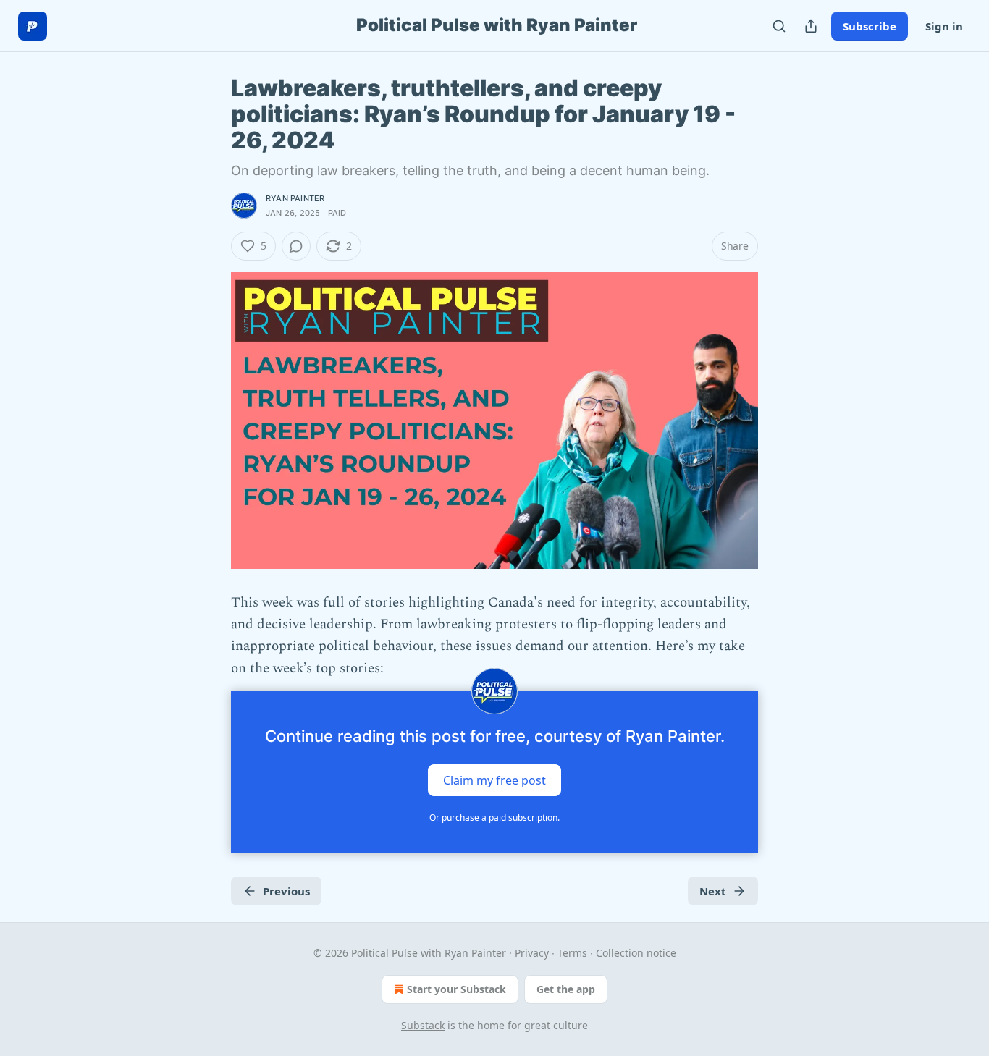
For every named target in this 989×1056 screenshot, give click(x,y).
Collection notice (636, 953)
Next (712, 891)
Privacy (532, 953)
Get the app (565, 989)
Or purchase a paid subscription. (494, 817)
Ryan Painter (295, 198)
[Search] (779, 26)
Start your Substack (456, 989)
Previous (286, 891)
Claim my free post (494, 780)
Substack (423, 1025)
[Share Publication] (810, 26)
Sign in (944, 26)
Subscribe (869, 26)
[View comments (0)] (296, 246)
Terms (572, 953)
